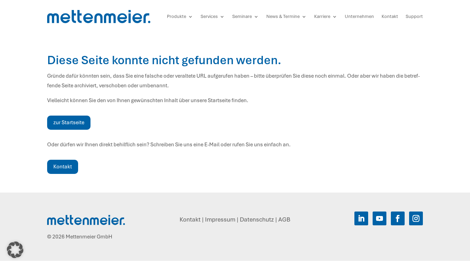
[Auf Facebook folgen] (398, 218)
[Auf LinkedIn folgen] (361, 218)
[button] (15, 250)
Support (414, 16)
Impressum (220, 219)
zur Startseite (68, 122)
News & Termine (283, 16)
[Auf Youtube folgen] (379, 218)
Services (209, 16)
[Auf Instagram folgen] (416, 218)
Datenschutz (257, 219)
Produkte (176, 16)
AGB (284, 219)
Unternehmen (359, 16)
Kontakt (390, 16)
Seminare (242, 16)
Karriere (322, 16)
